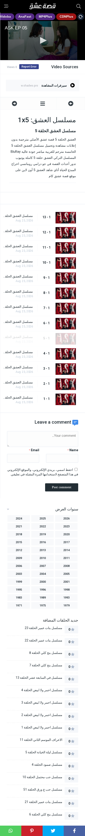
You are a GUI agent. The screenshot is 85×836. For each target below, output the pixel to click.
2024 (19, 518)
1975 (42, 605)
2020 (66, 534)
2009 (19, 558)
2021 (19, 526)
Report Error (29, 66)
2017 (66, 542)
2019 (42, 534)
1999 (19, 581)
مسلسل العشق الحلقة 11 (17, 246)
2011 (66, 558)
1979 (66, 605)
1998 (66, 589)
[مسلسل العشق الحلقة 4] (71, 104)
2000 (42, 581)
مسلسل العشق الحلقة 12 (17, 231)
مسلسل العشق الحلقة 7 (17, 306)
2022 (42, 526)
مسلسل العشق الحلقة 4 (17, 352)
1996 (42, 589)
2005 (66, 573)
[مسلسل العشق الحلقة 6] (14, 104)
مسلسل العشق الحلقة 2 (17, 382)
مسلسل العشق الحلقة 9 (17, 276)
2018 (19, 534)
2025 (42, 518)
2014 (66, 550)
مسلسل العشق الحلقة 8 (17, 291)
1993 (66, 597)
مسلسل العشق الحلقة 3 (17, 367)
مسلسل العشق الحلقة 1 (17, 397)
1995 (19, 589)
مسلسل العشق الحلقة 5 (17, 337)
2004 (42, 573)
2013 (42, 550)
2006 (19, 566)
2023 (66, 526)
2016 (42, 542)
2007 (42, 566)
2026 (66, 518)
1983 (19, 597)
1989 (42, 597)
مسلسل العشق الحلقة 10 (17, 261)
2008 (66, 566)
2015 (19, 542)
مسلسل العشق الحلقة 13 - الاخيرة (17, 216)
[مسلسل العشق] (43, 104)
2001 (66, 581)
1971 (19, 605)
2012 (19, 550)
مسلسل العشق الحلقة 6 (17, 322)
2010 (42, 558)
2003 (19, 573)
